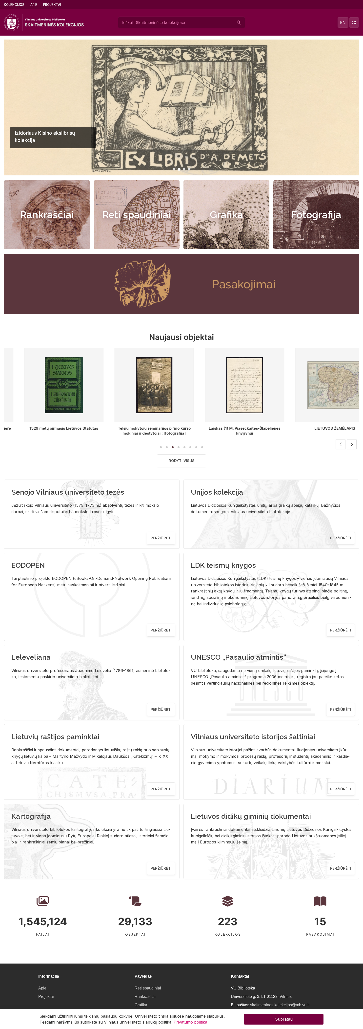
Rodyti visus (182, 461)
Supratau (284, 1019)
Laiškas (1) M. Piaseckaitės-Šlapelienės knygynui (195, 431)
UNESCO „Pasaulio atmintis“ (238, 657)
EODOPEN (28, 565)
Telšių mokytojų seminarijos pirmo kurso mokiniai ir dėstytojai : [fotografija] (105, 431)
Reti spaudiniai (136, 214)
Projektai (52, 5)
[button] (174, 169)
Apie (33, 5)
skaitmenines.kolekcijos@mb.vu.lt (279, 1005)
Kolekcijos (14, 5)
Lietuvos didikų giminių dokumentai (251, 816)
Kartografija (31, 816)
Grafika (226, 214)
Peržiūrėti (161, 538)
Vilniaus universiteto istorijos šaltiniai (253, 737)
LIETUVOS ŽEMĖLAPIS (285, 428)
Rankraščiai (47, 214)
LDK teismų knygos (223, 565)
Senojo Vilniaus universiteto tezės (67, 492)
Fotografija (316, 214)
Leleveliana (31, 657)
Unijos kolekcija (217, 492)
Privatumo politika (190, 1022)
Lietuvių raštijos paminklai (55, 737)
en (343, 22)
